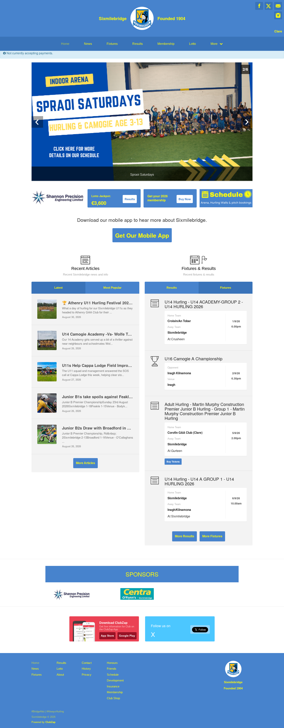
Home (65, 43)
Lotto (192, 43)
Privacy (86, 674)
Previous (37, 122)
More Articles (85, 463)
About (60, 674)
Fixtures (112, 43)
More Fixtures (212, 536)
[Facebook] (259, 6)
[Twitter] (269, 6)
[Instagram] (278, 15)
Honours (112, 662)
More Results (184, 536)
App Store (107, 635)
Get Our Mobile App (142, 235)
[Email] (278, 6)
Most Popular (112, 287)
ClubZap (50, 722)
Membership (165, 43)
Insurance (113, 686)
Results (137, 43)
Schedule (113, 674)
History (86, 668)
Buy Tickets (173, 461)
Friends (111, 668)
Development (115, 680)
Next (247, 122)
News (88, 43)
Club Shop (113, 698)
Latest (58, 287)
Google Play (127, 635)
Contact (87, 662)
